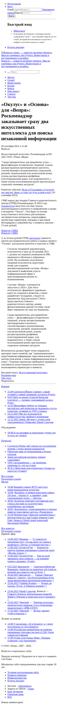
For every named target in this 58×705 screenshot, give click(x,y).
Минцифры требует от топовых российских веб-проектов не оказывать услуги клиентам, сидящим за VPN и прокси (32, 408)
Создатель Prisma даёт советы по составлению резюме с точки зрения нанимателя (31, 447)
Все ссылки (7, 476)
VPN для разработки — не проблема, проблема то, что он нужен (27, 464)
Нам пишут (13, 91)
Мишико (23, 539)
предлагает (35, 238)
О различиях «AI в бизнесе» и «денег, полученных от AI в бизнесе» (30, 625)
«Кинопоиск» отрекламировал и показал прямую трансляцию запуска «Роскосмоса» (32, 510)
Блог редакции (15, 691)
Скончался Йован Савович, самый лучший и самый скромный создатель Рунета (31, 393)
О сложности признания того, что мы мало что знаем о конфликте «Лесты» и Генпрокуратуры (29, 542)
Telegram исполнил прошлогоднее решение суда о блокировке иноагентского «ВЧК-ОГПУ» (30, 605)
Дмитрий (24, 602)
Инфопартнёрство (17, 678)
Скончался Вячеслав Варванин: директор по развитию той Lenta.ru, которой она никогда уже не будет (32, 569)
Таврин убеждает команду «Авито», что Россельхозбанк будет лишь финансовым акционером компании (30, 578)
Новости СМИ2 (9, 230)
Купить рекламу (15, 47)
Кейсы (10, 88)
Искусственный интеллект (33, 372)
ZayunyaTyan (26, 547)
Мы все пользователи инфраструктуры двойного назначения (27, 415)
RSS (9, 697)
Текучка (11, 96)
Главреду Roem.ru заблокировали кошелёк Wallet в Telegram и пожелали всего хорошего (31, 595)
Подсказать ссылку (11, 479)
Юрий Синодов (27, 591)
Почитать (6, 440)
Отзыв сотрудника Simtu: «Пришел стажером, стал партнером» (28, 639)
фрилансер (23, 566)
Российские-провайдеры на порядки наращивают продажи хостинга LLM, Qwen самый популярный (30, 632)
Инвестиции (14, 83)
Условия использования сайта (23, 672)
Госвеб (11, 80)
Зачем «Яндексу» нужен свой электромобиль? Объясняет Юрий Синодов (30, 421)
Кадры (10, 85)
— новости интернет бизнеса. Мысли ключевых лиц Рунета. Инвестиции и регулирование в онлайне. (25, 64)
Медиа (10, 77)
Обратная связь (15, 694)
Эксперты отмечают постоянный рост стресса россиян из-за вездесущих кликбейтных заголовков (30, 504)
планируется (8, 206)
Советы (11, 94)
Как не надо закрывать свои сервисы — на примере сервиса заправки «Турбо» (28, 558)
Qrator (31, 688)
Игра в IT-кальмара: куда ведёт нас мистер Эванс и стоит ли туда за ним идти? (27, 191)
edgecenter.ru (24, 686)
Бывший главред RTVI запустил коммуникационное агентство (27, 488)
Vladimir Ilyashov (28, 583)
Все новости (7, 528)
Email (10, 9)
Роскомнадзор (8, 375)
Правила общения (16, 675)
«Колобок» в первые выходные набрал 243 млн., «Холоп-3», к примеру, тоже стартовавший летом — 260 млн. (30, 495)
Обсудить (6, 378)
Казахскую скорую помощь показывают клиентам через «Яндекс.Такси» (30, 550)
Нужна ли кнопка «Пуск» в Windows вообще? (29, 584)
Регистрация (14, 3)
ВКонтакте (19, 31)
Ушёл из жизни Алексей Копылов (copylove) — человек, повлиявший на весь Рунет (30, 400)
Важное (5, 386)
